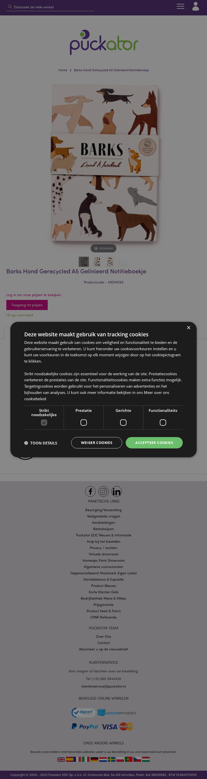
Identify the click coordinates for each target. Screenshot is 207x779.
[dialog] (103, 389)
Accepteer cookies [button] (154, 442)
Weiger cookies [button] (97, 442)
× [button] (188, 327)
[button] (40, 442)
